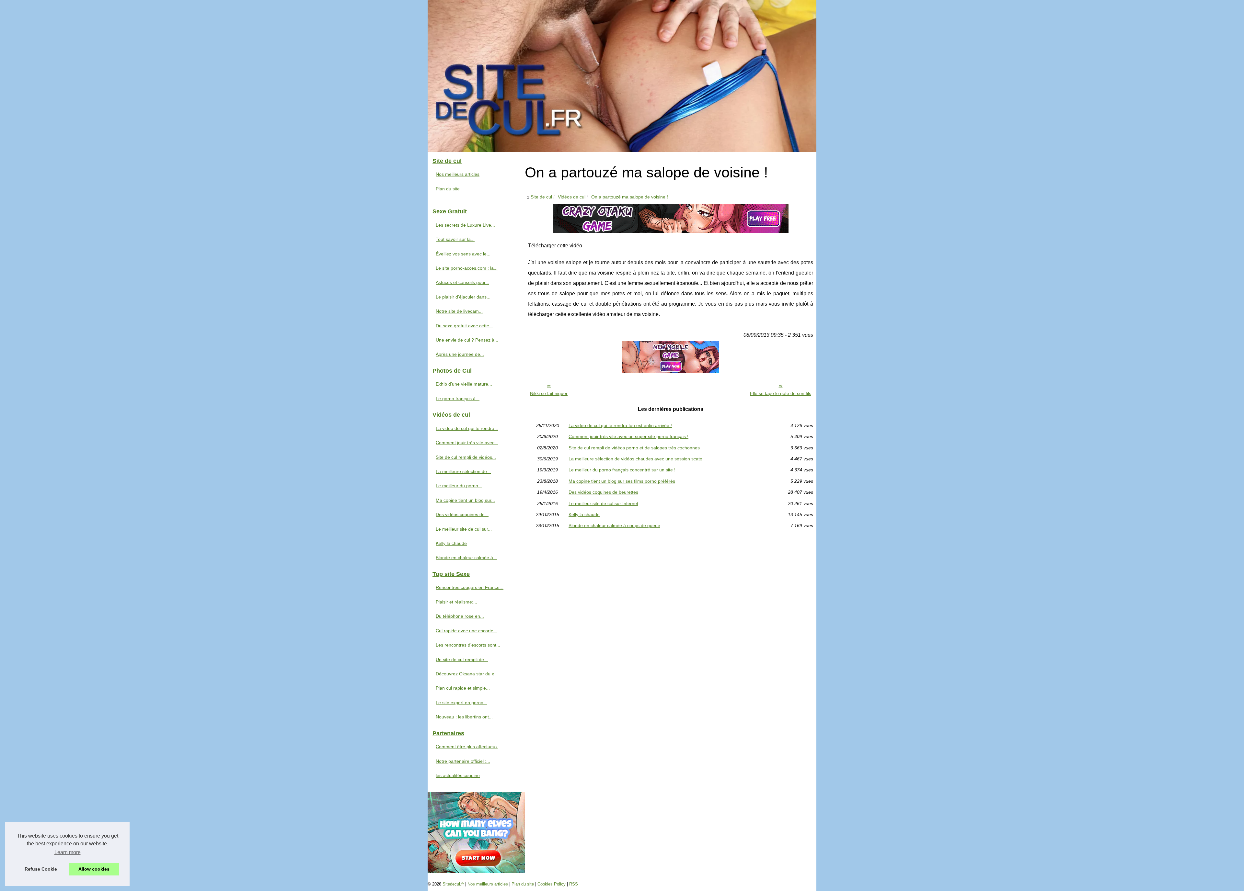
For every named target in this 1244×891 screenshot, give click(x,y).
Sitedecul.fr (453, 884)
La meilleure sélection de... (463, 471)
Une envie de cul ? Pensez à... (467, 340)
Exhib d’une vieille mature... (464, 384)
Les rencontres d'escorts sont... (468, 645)
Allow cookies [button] (93, 869)
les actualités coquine (458, 775)
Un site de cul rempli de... (462, 659)
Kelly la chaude (584, 514)
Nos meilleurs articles (457, 174)
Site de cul (541, 196)
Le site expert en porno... (461, 702)
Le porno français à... (457, 398)
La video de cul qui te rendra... (467, 428)
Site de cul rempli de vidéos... (466, 457)
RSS (573, 884)
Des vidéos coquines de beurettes (603, 492)
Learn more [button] (67, 852)
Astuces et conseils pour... (462, 282)
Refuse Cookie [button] (41, 869)
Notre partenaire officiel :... (463, 761)
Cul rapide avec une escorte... (466, 630)
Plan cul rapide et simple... (463, 688)
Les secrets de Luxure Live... (465, 225)
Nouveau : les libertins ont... (464, 716)
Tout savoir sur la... (455, 239)
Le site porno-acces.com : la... (467, 268)
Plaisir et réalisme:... (456, 601)
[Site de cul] (622, 76)
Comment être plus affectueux (467, 746)
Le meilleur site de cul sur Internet (603, 503)
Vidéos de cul (571, 196)
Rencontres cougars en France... (469, 587)
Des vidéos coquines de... (462, 514)
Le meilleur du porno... (459, 485)
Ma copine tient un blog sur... (465, 500)
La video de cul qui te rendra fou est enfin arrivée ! (620, 425)
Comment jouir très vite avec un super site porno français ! (628, 436)
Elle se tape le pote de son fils (780, 393)
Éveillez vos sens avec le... (463, 253)
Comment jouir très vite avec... (467, 442)
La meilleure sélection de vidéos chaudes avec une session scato (635, 459)
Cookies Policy (551, 884)
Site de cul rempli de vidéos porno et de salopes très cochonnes (634, 448)
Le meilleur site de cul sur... (464, 529)
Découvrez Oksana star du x (465, 673)
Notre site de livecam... (459, 311)
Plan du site (448, 188)
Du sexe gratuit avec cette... (464, 325)
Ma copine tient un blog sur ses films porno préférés (622, 481)
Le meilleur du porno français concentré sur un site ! (622, 470)
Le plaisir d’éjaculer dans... (463, 296)
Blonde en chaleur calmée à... (466, 557)
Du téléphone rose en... (460, 616)
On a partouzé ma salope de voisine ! (629, 196)
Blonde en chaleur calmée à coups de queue (614, 525)
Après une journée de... (460, 354)
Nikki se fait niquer (549, 393)
